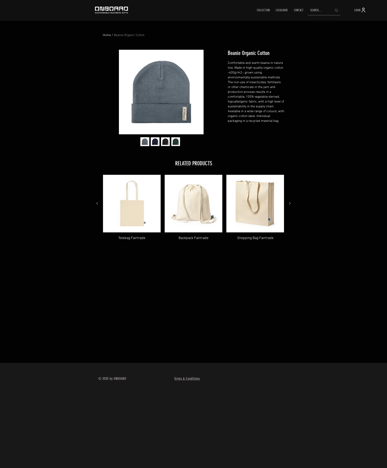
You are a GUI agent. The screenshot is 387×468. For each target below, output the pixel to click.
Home (107, 35)
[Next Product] (289, 203)
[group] (193, 208)
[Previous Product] (97, 203)
